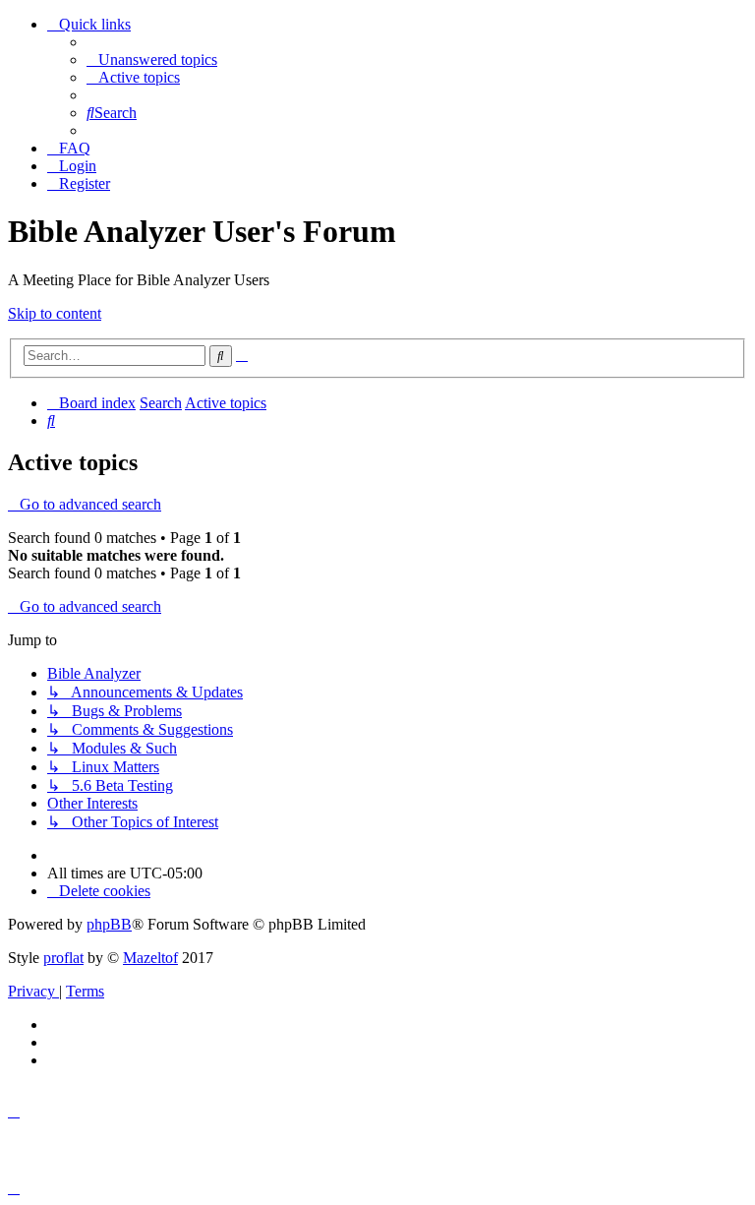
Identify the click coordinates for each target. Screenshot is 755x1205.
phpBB (109, 924)
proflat (63, 957)
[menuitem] (152, 59)
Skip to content (54, 313)
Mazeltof (150, 957)
